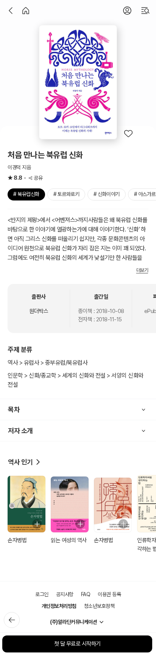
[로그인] (127, 10)
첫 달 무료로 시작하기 (77, 643)
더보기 (142, 270)
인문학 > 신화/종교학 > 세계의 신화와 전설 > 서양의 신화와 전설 (76, 380)
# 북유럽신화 (26, 194)
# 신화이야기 (107, 194)
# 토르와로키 (66, 194)
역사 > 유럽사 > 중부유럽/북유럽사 (47, 362)
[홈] (25, 10)
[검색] (145, 10)
